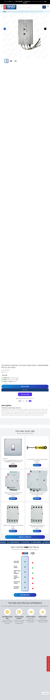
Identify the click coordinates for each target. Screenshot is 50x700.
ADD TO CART (25, 386)
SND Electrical (6, 370)
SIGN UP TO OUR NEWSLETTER (48, 663)
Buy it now (25, 390)
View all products (25, 537)
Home (4, 11)
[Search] (44, 7)
